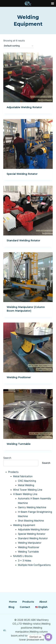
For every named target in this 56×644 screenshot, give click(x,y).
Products (28, 601)
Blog (11, 607)
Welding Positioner (19, 377)
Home (13, 601)
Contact (25, 607)
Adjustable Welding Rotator (24, 107)
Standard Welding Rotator (23, 240)
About (43, 601)
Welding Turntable (19, 443)
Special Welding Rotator (22, 173)
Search (7, 457)
